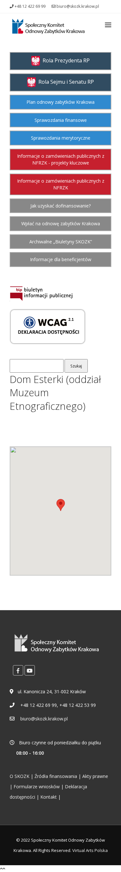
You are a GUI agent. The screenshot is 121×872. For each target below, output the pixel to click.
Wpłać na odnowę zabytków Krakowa (60, 223)
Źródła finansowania (56, 776)
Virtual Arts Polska (90, 850)
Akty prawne (95, 776)
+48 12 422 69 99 (29, 6)
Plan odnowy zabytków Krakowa (60, 102)
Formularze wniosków (37, 786)
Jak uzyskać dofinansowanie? (60, 206)
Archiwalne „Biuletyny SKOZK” (60, 242)
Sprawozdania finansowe (61, 120)
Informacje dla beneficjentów (60, 259)
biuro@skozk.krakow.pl (77, 6)
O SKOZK (19, 776)
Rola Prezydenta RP (65, 60)
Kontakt (48, 797)
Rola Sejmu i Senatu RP (65, 81)
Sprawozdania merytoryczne (60, 138)
